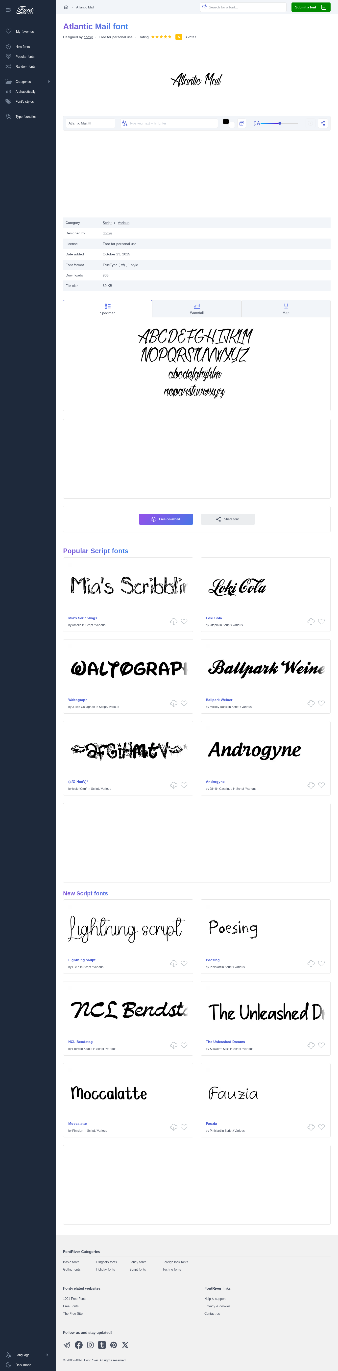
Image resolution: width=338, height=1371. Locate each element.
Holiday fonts (105, 1269)
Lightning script (82, 960)
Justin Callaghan (83, 707)
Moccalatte (77, 1124)
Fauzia (211, 1124)
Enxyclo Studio (82, 1049)
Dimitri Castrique (221, 789)
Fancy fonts (137, 1262)
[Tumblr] (102, 1348)
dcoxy (88, 37)
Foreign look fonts (175, 1262)
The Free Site (73, 1313)
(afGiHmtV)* (78, 782)
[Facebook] (79, 1348)
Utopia (214, 625)
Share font (231, 519)
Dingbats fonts (106, 1262)
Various (123, 223)
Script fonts (137, 1269)
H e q (75, 967)
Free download (169, 519)
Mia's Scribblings (82, 618)
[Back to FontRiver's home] (23, 10)
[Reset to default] (310, 123)
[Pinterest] (114, 1348)
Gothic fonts (72, 1269)
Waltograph (78, 700)
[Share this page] (323, 123)
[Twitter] (125, 1348)
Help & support (215, 1299)
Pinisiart (215, 967)
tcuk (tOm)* (79, 789)
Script (107, 223)
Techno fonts (172, 1269)
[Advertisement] (197, 178)
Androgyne (215, 782)
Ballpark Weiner (219, 700)
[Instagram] (90, 1348)
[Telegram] (67, 1348)
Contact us (212, 1313)
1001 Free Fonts (75, 1299)
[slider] (279, 123)
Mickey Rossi (219, 707)
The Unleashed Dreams (225, 1042)
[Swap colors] (241, 123)
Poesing (213, 960)
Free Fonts (71, 1306)
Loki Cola (214, 618)
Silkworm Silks (219, 1049)
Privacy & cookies (217, 1306)
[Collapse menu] (8, 10)
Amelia (76, 625)
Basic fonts (71, 1262)
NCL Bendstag (80, 1042)
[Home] (66, 7)
